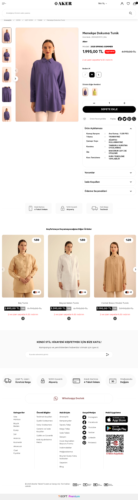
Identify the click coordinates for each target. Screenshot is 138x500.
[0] (134, 3)
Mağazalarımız (66, 452)
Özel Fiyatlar (16, 451)
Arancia (16, 438)
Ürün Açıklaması (93, 128)
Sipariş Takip (65, 425)
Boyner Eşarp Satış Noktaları (68, 457)
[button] (15, 70)
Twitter (91, 432)
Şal (14, 434)
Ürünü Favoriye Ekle (98, 119)
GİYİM (18, 20)
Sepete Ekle (109, 109)
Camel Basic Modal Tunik (115, 303)
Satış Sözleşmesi (44, 425)
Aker (84, 42)
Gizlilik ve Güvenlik (45, 436)
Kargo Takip (65, 429)
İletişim (63, 437)
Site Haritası (16, 418)
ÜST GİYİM (29, 20)
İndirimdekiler (66, 448)
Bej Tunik (23, 303)
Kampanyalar (66, 421)
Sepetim (63, 463)
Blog (62, 467)
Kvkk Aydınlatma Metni (44, 441)
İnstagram (93, 417)
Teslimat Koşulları (44, 417)
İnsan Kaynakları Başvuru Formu (67, 442)
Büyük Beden (16, 424)
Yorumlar (90, 173)
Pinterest (92, 443)
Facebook (93, 422)
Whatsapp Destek (73, 398)
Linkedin (92, 438)
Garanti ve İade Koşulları (44, 430)
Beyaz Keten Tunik (69, 303)
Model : (97, 47)
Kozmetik (17, 442)
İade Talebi (65, 433)
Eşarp (16, 430)
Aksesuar (17, 446)
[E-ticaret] (69, 497)
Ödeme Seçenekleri (96, 191)
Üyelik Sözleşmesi (45, 421)
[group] (47, 75)
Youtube (92, 427)
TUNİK (40, 20)
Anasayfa (7, 20)
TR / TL (101, 4)
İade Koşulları (92, 182)
